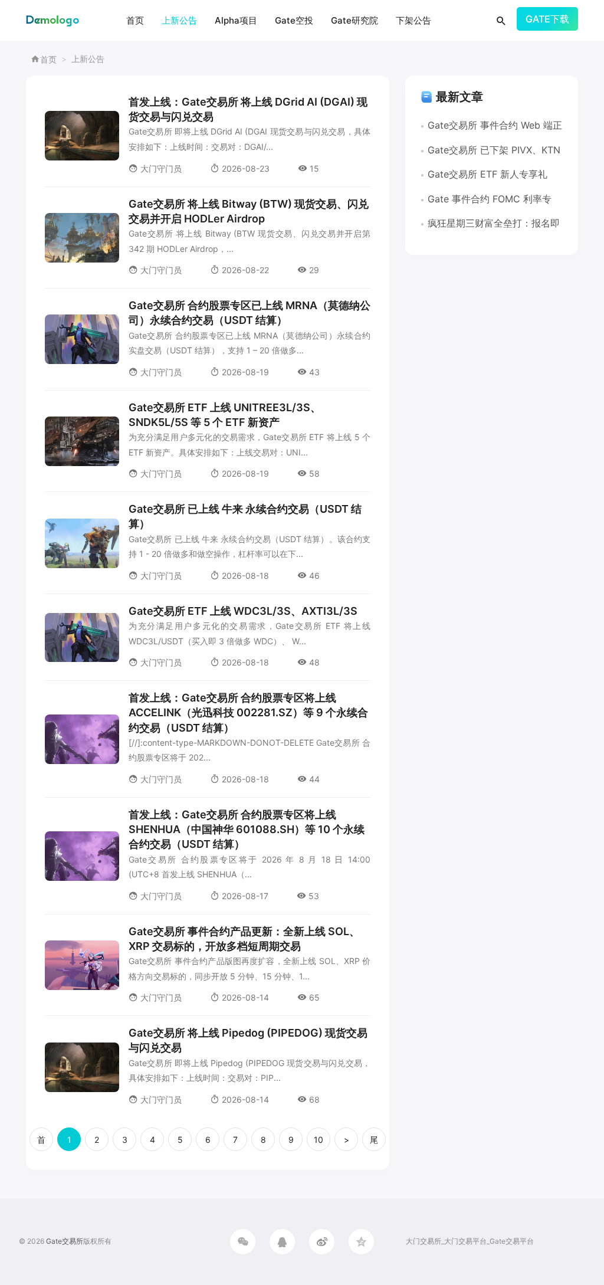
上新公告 (179, 20)
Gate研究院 (354, 20)
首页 (135, 20)
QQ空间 (361, 1241)
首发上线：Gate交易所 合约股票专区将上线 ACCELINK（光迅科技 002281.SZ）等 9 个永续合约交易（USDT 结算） (248, 712)
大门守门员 (161, 168)
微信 (242, 1241)
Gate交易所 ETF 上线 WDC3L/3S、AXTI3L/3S (243, 611)
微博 (321, 1241)
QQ (282, 1241)
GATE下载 (547, 19)
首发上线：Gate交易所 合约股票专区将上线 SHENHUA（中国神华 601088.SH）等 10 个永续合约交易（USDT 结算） (247, 829)
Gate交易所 (64, 1241)
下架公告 (413, 20)
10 (318, 1140)
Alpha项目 (236, 20)
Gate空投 (294, 20)
